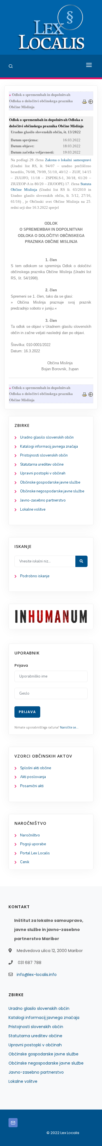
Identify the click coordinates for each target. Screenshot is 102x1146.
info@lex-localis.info (37, 974)
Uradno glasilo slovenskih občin (47, 437)
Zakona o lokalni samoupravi (68, 160)
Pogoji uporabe (33, 844)
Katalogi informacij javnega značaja (49, 446)
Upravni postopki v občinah (42, 473)
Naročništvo (30, 835)
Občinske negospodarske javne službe (52, 491)
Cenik (24, 862)
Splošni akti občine (35, 768)
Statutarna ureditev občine (41, 464)
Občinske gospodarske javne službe (50, 482)
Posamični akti (32, 786)
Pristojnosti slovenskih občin (44, 455)
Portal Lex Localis (35, 853)
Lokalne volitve (32, 509)
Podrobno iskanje (34, 576)
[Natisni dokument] (84, 101)
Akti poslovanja (33, 776)
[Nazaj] (90, 101)
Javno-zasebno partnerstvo (43, 500)
